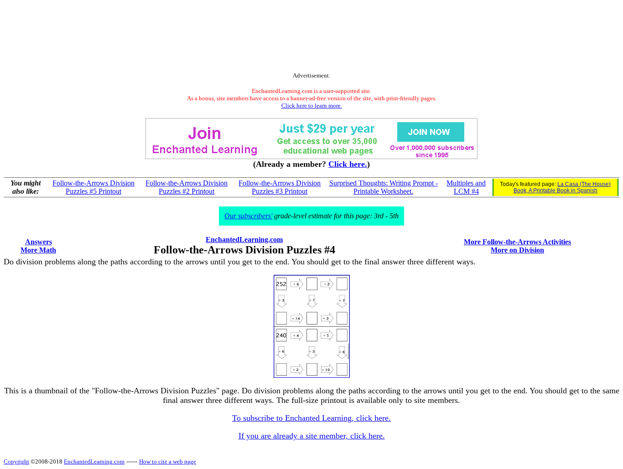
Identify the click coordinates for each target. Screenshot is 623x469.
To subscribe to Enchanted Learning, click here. (311, 418)
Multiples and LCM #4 (466, 187)
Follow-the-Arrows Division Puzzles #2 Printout (186, 187)
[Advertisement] (311, 38)
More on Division (517, 250)
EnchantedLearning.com (244, 239)
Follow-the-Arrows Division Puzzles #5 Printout (93, 187)
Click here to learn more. (311, 105)
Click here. (347, 164)
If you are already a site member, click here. (312, 435)
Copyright (16, 461)
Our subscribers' (248, 216)
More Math (38, 250)
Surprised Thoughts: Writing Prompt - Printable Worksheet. (383, 187)
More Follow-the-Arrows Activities (517, 242)
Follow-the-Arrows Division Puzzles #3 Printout (280, 187)
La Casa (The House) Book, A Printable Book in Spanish (562, 187)
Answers (38, 242)
